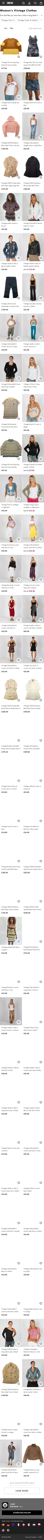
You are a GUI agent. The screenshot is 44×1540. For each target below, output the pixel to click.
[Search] (23, 3)
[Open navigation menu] (3, 3)
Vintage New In (8, 20)
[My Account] (29, 3)
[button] (3, 1524)
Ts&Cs (40, 1537)
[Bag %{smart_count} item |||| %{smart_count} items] (41, 3)
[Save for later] (18, 57)
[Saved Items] (35, 3)
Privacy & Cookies (30, 1537)
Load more (22, 1491)
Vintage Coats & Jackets (28, 20)
